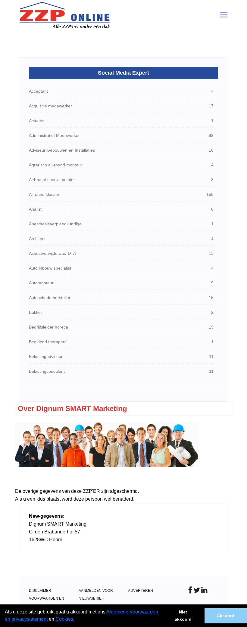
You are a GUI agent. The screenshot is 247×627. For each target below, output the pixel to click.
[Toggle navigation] (223, 15)
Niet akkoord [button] (183, 616)
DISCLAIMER (40, 590)
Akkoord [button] (225, 615)
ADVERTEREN (140, 590)
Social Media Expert (123, 73)
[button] (76, 620)
